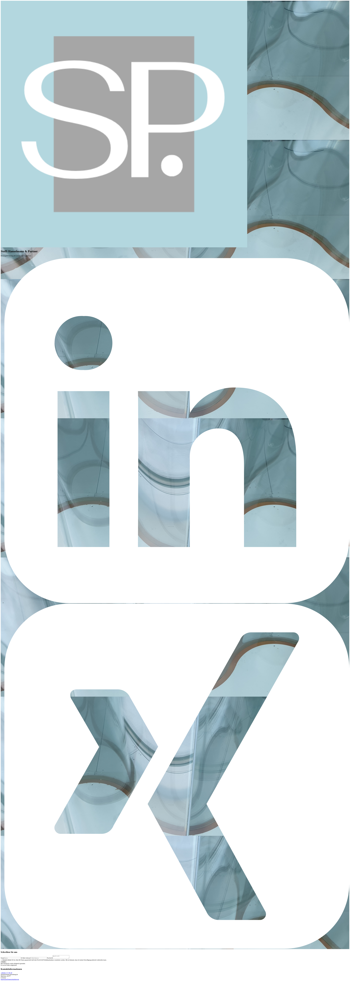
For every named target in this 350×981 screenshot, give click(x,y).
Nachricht (50, 958)
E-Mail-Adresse (25, 958)
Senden (3, 961)
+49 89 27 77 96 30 (6, 973)
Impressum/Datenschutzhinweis (10, 979)
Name (2, 958)
